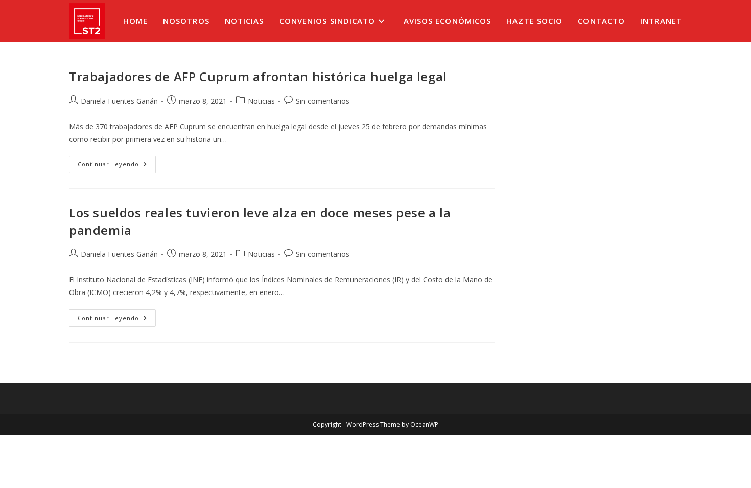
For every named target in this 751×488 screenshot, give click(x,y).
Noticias (261, 101)
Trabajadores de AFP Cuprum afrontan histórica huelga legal (258, 76)
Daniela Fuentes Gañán (119, 101)
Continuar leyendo (117, 166)
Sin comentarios (322, 101)
